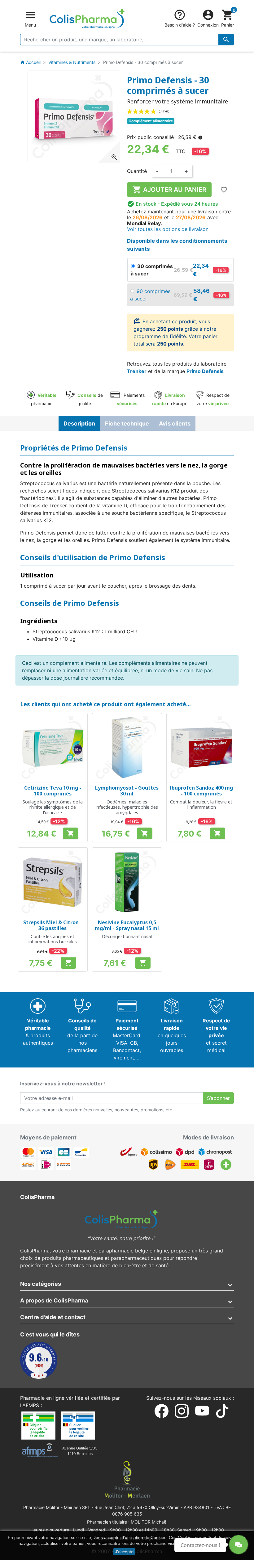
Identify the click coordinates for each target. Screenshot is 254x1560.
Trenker (137, 371)
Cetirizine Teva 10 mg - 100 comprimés (52, 790)
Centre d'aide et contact (52, 1317)
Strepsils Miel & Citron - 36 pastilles (52, 925)
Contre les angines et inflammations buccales (52, 939)
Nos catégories (40, 1284)
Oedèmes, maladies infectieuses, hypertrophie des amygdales (127, 807)
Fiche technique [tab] (127, 423)
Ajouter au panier (169, 189)
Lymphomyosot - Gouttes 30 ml (127, 790)
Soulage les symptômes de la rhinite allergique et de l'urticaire (53, 807)
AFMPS (30, 1405)
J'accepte (124, 1551)
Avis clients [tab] (174, 423)
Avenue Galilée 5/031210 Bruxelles (80, 1451)
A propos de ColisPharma (54, 1300)
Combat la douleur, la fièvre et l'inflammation (201, 804)
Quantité (137, 171)
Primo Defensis (205, 371)
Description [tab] (79, 423)
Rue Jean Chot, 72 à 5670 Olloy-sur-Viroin (136, 1507)
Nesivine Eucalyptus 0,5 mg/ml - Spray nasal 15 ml (127, 925)
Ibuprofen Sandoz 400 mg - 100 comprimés (201, 790)
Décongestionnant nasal (127, 936)
